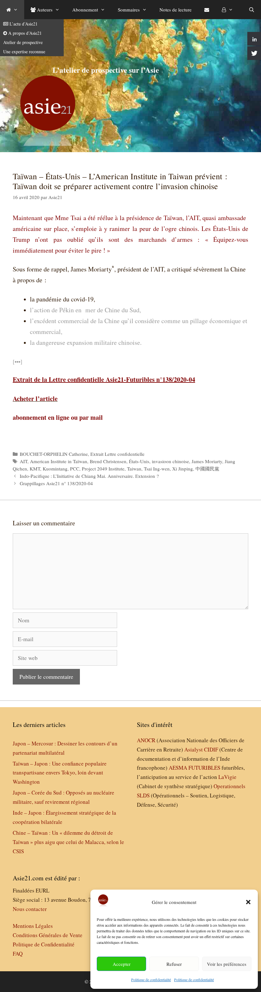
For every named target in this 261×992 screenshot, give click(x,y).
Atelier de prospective (23, 42)
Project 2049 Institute (103, 468)
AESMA (178, 767)
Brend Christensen (108, 461)
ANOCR (146, 740)
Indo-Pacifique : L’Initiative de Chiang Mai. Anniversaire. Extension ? (89, 476)
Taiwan (134, 468)
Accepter (121, 964)
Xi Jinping (182, 468)
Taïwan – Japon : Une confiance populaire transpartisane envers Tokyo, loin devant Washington (60, 773)
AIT (23, 461)
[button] (248, 902)
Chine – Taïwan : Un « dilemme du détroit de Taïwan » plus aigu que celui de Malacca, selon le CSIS (68, 842)
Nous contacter (30, 909)
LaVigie (227, 777)
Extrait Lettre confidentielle (117, 454)
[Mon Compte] (227, 9)
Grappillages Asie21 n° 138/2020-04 (56, 483)
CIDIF (211, 749)
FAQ (18, 953)
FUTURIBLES (204, 767)
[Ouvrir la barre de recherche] (251, 9)
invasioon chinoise (170, 461)
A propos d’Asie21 (24, 33)
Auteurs (44, 9)
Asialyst (193, 749)
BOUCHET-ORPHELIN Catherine (54, 454)
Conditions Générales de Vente (47, 935)
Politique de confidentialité (151, 979)
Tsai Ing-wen (157, 468)
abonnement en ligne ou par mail (58, 417)
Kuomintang (55, 468)
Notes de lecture (175, 9)
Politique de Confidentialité (43, 944)
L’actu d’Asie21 (23, 24)
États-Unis (139, 461)
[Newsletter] (206, 9)
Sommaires (129, 9)
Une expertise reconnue (24, 51)
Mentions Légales (33, 925)
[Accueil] (12, 9)
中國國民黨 (207, 468)
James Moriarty (207, 461)
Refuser (174, 964)
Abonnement (85, 9)
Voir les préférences (226, 964)
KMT (35, 468)
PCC (74, 468)
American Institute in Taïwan (58, 461)
